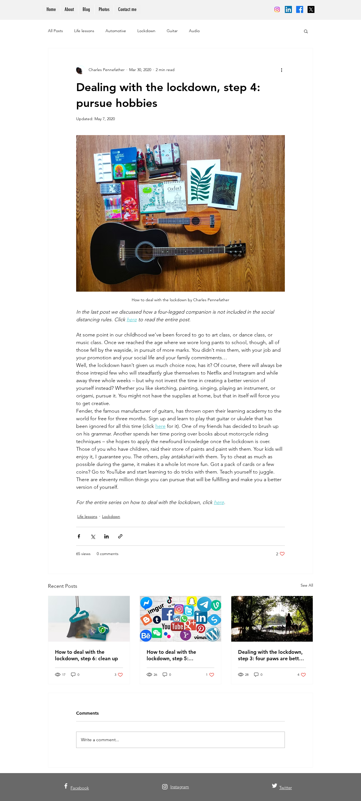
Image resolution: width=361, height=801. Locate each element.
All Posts (55, 30)
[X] (310, 9)
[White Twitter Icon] (274, 785)
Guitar (172, 30)
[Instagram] (277, 9)
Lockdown (146, 30)
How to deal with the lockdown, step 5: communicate (171, 655)
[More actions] (281, 69)
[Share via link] (120, 536)
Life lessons (84, 30)
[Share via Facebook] (79, 536)
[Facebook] (299, 9)
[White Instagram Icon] (164, 786)
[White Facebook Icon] (65, 785)
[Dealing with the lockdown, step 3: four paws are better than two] (272, 619)
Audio (194, 30)
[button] (306, 31)
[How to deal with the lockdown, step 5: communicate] (180, 619)
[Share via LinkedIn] (106, 536)
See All (307, 585)
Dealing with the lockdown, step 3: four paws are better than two (271, 655)
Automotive (115, 30)
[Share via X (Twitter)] (92, 536)
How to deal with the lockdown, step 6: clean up (86, 655)
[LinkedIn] (288, 9)
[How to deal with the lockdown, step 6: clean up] (89, 619)
